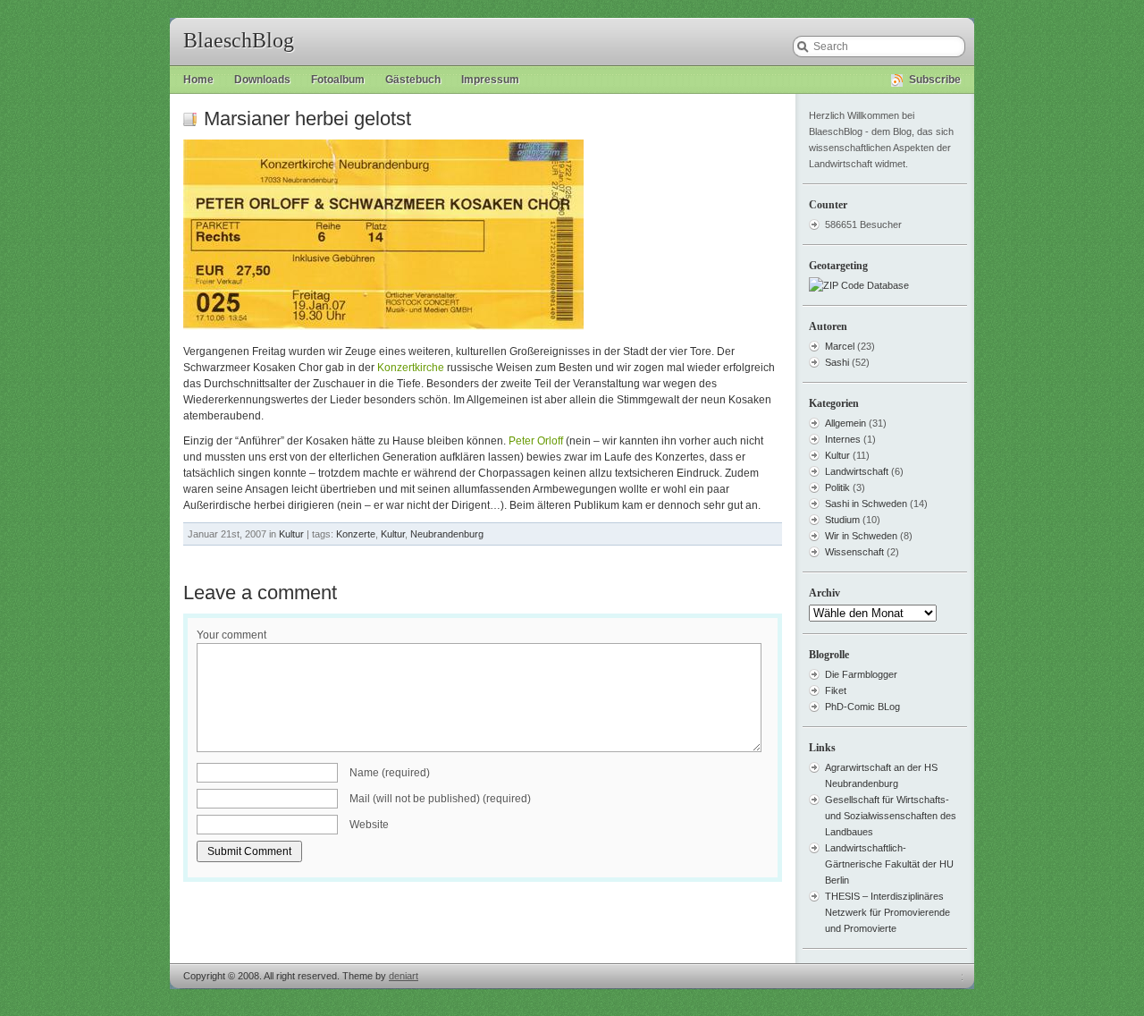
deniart (403, 975)
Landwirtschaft (856, 471)
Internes (843, 439)
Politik (837, 487)
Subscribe (935, 79)
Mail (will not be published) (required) (440, 798)
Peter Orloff (536, 441)
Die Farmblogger (861, 674)
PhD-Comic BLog (862, 706)
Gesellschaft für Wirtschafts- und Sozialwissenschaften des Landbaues (890, 815)
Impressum (490, 79)
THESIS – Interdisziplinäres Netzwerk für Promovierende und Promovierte (887, 912)
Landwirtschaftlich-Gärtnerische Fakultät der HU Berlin (889, 863)
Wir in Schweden (861, 535)
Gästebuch (413, 79)
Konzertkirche (410, 367)
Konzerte (355, 534)
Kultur (291, 534)
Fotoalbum (338, 79)
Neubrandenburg (447, 534)
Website (369, 824)
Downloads (262, 79)
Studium (842, 519)
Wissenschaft (854, 551)
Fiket (835, 690)
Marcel (839, 346)
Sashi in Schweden (866, 503)
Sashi (837, 362)
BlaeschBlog (238, 40)
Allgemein (845, 423)
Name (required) (389, 772)
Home (198, 79)
